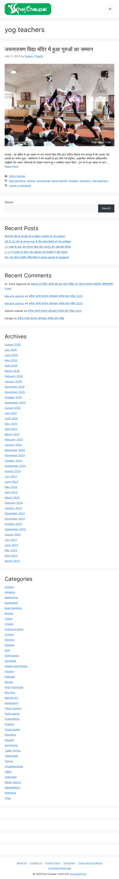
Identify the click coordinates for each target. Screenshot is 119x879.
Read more (11, 166)
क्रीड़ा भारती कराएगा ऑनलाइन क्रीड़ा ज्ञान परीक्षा (41, 318)
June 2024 (11, 481)
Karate (9, 682)
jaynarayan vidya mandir (52, 180)
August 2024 (13, 471)
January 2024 (13, 508)
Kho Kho (10, 692)
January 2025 (13, 444)
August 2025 (13, 407)
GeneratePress (78, 873)
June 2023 (11, 545)
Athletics (10, 592)
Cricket (9, 624)
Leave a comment (20, 185)
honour (31, 180)
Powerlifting (12, 719)
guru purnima (17, 180)
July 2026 (11, 349)
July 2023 (11, 539)
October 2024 (13, 460)
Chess (8, 618)
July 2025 (11, 413)
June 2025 (11, 418)
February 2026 (14, 376)
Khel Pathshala (14, 687)
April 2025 (11, 429)
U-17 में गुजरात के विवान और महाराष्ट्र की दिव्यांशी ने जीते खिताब (36, 252)
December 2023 (15, 513)
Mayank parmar (14, 296)
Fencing (9, 639)
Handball (10, 660)
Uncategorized (14, 766)
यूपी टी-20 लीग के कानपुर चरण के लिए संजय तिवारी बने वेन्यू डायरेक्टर (38, 241)
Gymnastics (12, 655)
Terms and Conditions (90, 863)
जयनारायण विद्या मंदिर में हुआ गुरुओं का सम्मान (49, 49)
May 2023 (11, 550)
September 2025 (15, 402)
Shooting (10, 734)
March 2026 (12, 371)
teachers (85, 180)
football (9, 645)
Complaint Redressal (59, 868)
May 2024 (11, 487)
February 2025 (14, 439)
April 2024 (11, 492)
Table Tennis (13, 750)
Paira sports (12, 713)
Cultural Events (14, 629)
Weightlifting (12, 787)
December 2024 (15, 450)
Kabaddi (10, 676)
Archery (9, 587)
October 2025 (13, 397)
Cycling (9, 634)
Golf (7, 650)
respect (73, 180)
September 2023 (15, 529)
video (8, 771)
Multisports (12, 703)
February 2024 (14, 502)
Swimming (11, 745)
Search (9, 202)
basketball (11, 602)
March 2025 (12, 434)
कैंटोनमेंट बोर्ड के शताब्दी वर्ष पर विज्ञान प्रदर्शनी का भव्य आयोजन (35, 236)
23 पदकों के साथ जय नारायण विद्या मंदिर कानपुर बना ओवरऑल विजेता (38, 247)
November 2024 (15, 455)
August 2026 (13, 344)
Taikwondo (11, 755)
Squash (9, 740)
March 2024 (12, 497)
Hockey (9, 671)
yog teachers (100, 180)
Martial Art (11, 697)
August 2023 (13, 534)
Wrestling (10, 792)
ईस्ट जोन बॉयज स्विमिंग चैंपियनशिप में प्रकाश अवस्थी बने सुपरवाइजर (37, 257)
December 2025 (15, 386)
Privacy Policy (52, 863)
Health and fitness (16, 666)
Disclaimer (69, 863)
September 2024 (15, 466)
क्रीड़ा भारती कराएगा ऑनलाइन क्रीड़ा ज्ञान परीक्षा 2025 (55, 296)
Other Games (17, 176)
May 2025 (11, 423)
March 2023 (12, 561)
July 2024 (11, 476)
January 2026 (13, 381)
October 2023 (13, 524)
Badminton (11, 597)
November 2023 (15, 518)
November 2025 (15, 392)
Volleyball (11, 777)
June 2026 (11, 355)
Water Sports (13, 782)
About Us (22, 863)
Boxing (9, 613)
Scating (9, 724)
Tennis (9, 761)
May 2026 (11, 360)
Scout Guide (12, 729)
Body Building (13, 608)
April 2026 (11, 365)
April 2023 (11, 555)
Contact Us (36, 863)
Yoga (8, 798)
